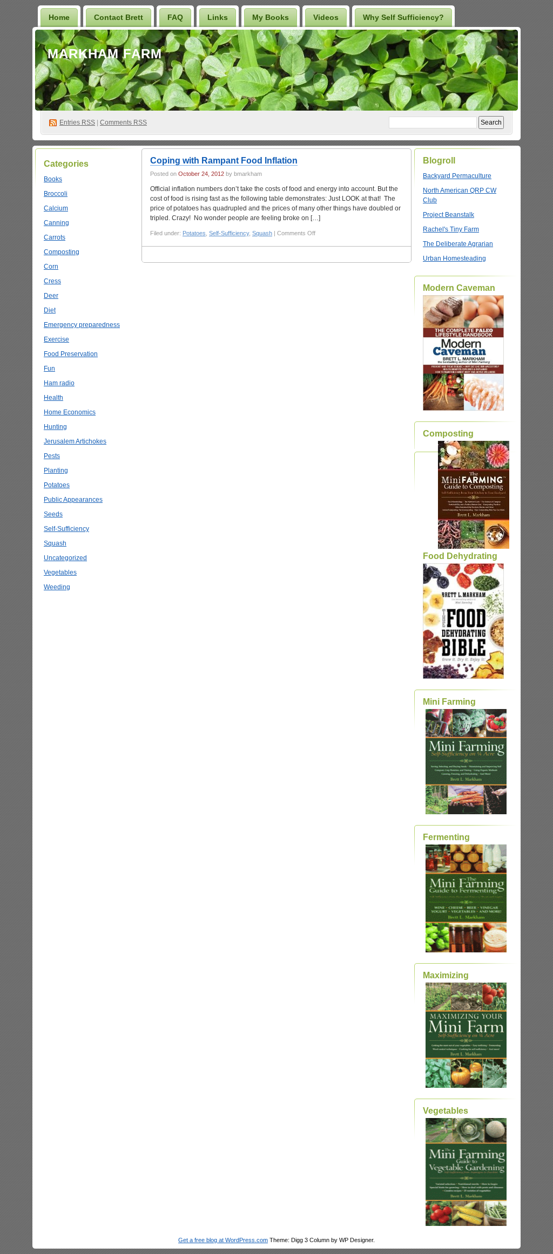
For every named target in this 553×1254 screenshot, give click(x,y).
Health (53, 397)
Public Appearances (73, 499)
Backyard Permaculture (457, 176)
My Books (270, 17)
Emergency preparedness (82, 325)
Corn (51, 266)
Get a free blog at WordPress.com (223, 1240)
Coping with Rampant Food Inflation (224, 160)
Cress (52, 281)
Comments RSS (123, 122)
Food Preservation (71, 354)
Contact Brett (118, 17)
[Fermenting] (466, 898)
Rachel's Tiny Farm (451, 229)
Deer (51, 295)
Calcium (56, 208)
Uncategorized (65, 558)
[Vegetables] (466, 1172)
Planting (56, 470)
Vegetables (60, 572)
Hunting (55, 427)
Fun (49, 368)
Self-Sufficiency (66, 529)
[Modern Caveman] (463, 408)
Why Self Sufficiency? (403, 17)
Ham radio (59, 383)
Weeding (57, 587)
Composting (61, 252)
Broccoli (56, 193)
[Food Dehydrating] (463, 676)
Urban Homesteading (454, 258)
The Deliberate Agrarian (458, 244)
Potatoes (57, 485)
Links (217, 17)
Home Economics (70, 412)
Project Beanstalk (448, 215)
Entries (77, 122)
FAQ (175, 17)
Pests (52, 456)
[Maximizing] (466, 1035)
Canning (56, 223)
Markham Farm (105, 53)
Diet (50, 310)
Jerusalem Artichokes (75, 441)
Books (53, 179)
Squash (55, 543)
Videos (326, 17)
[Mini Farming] (466, 761)
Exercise (56, 339)
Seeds (53, 514)
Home (59, 17)
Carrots (54, 237)
